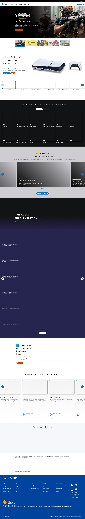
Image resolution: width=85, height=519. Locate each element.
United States (7, 516)
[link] (10, 239)
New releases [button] (39, 109)
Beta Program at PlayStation (74, 497)
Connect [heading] (71, 482)
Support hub (45, 483)
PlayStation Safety (46, 485)
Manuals (44, 492)
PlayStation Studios (6, 486)
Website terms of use (61, 516)
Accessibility (31, 485)
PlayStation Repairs (46, 488)
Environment (31, 483)
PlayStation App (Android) (74, 494)
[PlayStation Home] (2, 4)
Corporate (4, 489)
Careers (4, 485)
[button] (20, 43)
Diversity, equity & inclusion (34, 488)
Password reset (45, 489)
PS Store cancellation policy (61, 485)
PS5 (8, 4)
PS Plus (16, 4)
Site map (67, 516)
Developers (58, 489)
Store (6, 4)
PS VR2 (17, 486)
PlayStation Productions (7, 488)
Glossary (57, 491)
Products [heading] (18, 482)
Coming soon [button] (45, 109)
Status (44, 486)
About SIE (4, 483)
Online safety (31, 486)
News (25, 4)
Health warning (59, 488)
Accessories (20, 4)
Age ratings (58, 486)
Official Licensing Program (60, 492)
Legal (50, 516)
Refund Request (45, 491)
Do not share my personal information (75, 516)
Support (28, 4)
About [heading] (4, 482)
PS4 (16, 485)
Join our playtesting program (75, 495)
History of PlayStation (6, 491)
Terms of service (59, 483)
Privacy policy (54, 516)
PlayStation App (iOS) (73, 492)
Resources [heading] (58, 482)
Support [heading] (44, 482)
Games (12, 4)
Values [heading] (30, 482)
